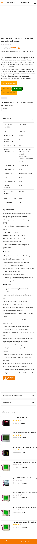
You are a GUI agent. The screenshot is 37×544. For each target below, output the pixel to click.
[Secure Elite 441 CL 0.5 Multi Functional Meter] (6, 438)
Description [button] (7, 119)
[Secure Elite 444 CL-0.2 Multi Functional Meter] (6, 467)
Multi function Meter (26, 102)
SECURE (5, 109)
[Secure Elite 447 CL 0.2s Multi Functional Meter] (6, 498)
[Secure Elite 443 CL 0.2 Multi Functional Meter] (6, 527)
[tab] (18, 118)
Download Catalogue (9, 83)
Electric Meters (14, 102)
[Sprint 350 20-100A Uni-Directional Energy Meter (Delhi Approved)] (6, 483)
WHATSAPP (17, 89)
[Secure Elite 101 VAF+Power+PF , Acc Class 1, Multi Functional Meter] (6, 452)
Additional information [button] (12, 395)
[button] (33, 2)
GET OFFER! (6, 89)
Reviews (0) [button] (7, 402)
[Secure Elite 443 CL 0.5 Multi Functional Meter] (6, 512)
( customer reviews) (16, 45)
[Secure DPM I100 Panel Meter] (6, 423)
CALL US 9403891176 (9, 93)
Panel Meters (9, 106)
